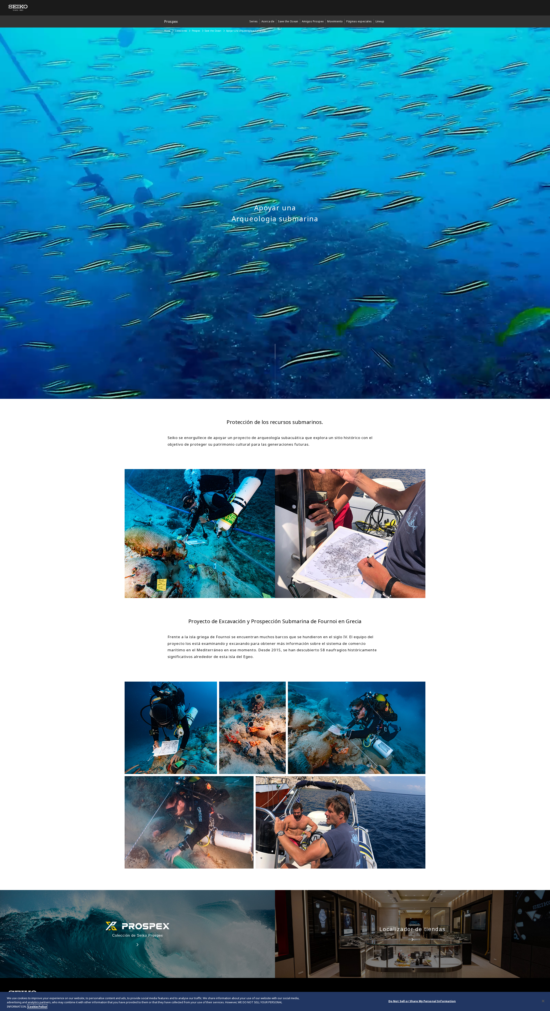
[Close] (543, 1001)
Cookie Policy (37, 1006)
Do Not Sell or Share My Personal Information (422, 1001)
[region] (275, 1001)
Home (167, 30)
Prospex (196, 30)
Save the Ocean (213, 30)
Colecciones (181, 30)
